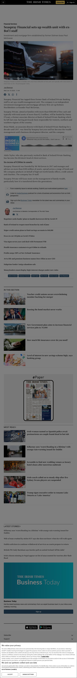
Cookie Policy (45, 656)
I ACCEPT (10, 674)
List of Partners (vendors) (9, 669)
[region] (38, 660)
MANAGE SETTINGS (28, 674)
